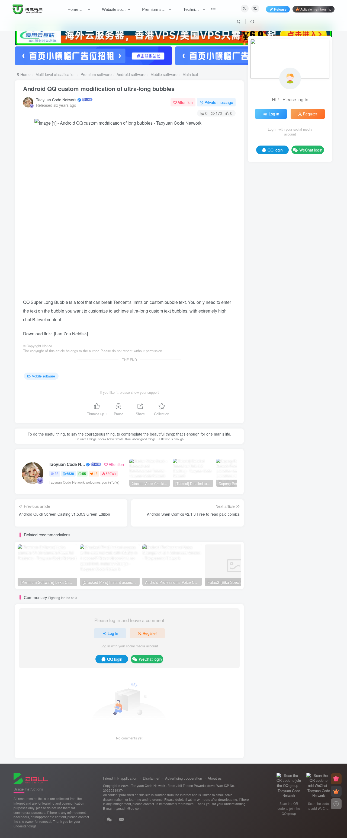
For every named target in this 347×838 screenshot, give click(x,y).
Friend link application (120, 778)
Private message (218, 102)
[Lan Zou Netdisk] (71, 333)
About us (215, 778)
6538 (70, 473)
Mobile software (164, 74)
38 (57, 473)
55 (84, 473)
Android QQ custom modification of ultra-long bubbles (99, 88)
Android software (131, 74)
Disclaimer (151, 778)
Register (150, 633)
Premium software (96, 74)
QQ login (114, 659)
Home (25, 74)
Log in (113, 633)
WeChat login (150, 659)
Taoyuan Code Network (56, 99)
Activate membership (315, 9)
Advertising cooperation (183, 778)
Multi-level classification (56, 74)
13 (96, 473)
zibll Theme (185, 785)
